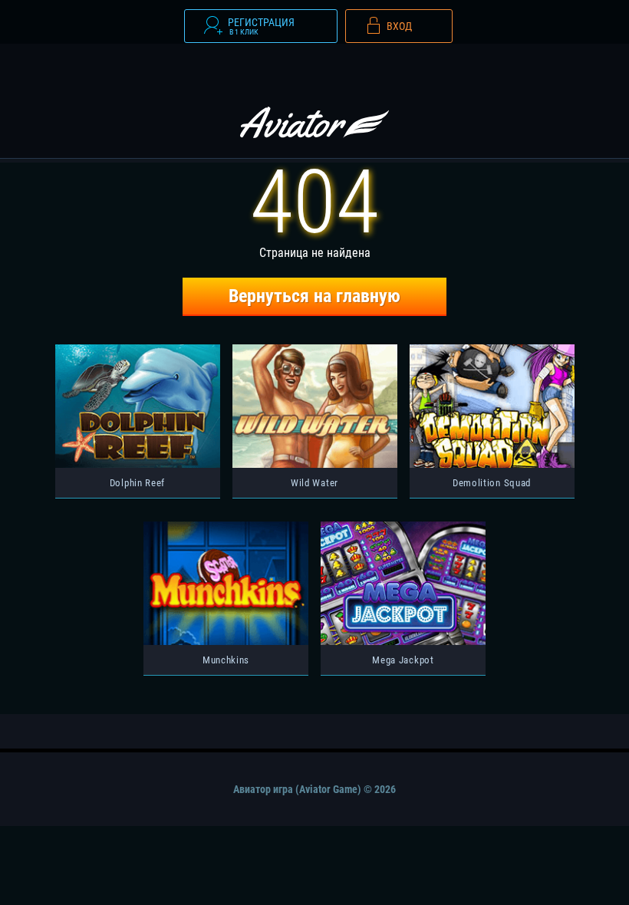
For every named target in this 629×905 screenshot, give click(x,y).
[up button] (595, 854)
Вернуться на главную (314, 296)
